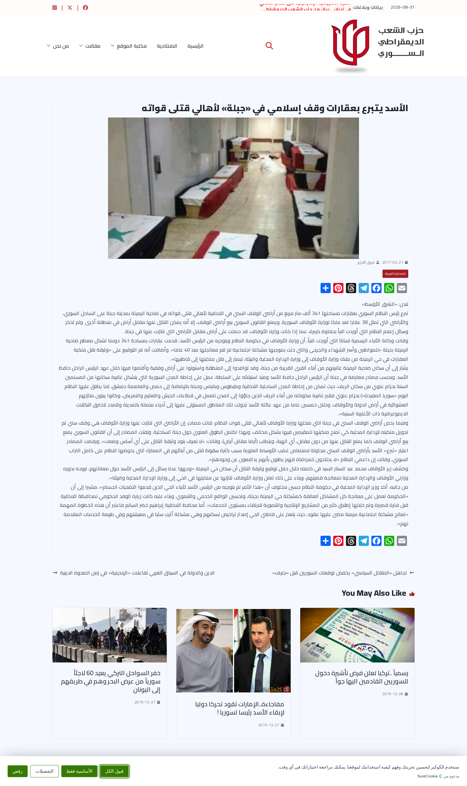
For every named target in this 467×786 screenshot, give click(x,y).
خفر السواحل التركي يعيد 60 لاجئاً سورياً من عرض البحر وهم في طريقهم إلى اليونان (110, 681)
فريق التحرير (366, 262)
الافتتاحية (167, 45)
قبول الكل (114, 771)
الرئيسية (195, 45)
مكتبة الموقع (132, 45)
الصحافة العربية (395, 274)
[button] (114, 46)
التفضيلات (44, 771)
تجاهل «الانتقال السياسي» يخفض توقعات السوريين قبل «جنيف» (339, 572)
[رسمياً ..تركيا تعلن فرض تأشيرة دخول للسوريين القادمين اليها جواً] (357, 612)
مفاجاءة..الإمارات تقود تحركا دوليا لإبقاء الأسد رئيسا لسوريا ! (239, 708)
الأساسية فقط (79, 771)
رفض (18, 771)
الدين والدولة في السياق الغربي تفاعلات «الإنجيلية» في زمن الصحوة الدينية (137, 572)
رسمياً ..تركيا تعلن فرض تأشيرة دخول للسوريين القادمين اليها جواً (361, 677)
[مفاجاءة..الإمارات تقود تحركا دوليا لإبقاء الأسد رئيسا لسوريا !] (233, 612)
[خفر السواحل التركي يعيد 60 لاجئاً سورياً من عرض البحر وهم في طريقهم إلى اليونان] (109, 612)
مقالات (92, 45)
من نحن (61, 45)
